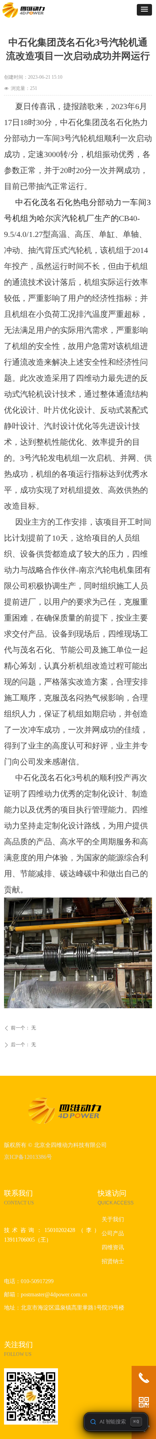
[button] (144, 10)
